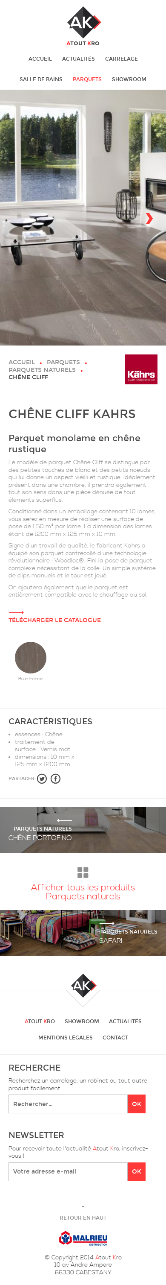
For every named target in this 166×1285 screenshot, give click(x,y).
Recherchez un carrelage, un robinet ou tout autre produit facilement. (78, 1084)
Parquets (87, 79)
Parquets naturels (42, 370)
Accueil (40, 59)
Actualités (78, 59)
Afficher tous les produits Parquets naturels (83, 892)
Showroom (129, 79)
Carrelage (121, 59)
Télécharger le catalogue (55, 620)
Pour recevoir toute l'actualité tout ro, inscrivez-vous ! (78, 1152)
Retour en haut (83, 1214)
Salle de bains (41, 79)
